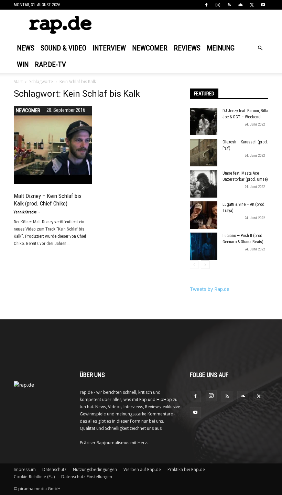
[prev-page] (194, 264)
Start (18, 81)
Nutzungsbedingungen (95, 469)
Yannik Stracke (25, 212)
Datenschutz (54, 469)
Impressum (25, 469)
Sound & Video (63, 48)
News (25, 48)
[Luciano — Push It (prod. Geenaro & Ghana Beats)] (203, 246)
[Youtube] (263, 5)
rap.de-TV (50, 64)
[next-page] (205, 264)
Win (23, 64)
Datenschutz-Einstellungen (86, 477)
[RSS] (229, 5)
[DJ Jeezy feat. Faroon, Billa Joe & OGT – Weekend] (203, 121)
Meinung (221, 48)
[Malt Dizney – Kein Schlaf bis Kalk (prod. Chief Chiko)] (53, 145)
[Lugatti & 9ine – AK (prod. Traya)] (203, 215)
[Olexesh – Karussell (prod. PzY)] (203, 152)
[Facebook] (206, 5)
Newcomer (149, 48)
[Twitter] (252, 5)
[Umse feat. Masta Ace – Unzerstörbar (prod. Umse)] (203, 184)
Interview (109, 48)
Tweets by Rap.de (209, 289)
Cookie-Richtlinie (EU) (34, 477)
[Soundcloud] (240, 5)
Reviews (187, 48)
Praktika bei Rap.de (186, 469)
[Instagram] (218, 5)
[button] (260, 48)
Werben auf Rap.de (142, 469)
